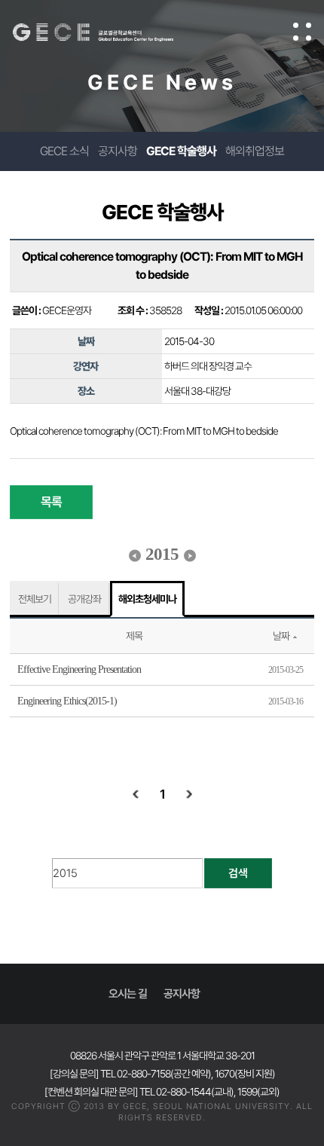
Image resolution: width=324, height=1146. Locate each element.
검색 (238, 873)
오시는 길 (128, 994)
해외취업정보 (254, 151)
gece (108, 32)
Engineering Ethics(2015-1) (67, 701)
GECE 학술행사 (181, 151)
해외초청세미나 (147, 599)
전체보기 (34, 599)
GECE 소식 (64, 151)
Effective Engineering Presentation (79, 669)
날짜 (281, 636)
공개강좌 (84, 599)
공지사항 (117, 151)
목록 (51, 501)
